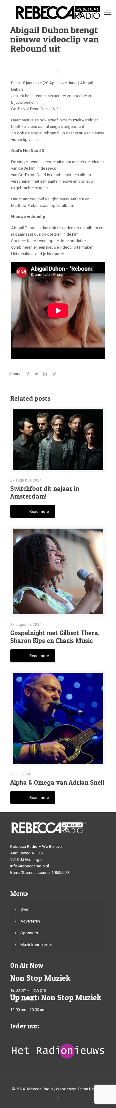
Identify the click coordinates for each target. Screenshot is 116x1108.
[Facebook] (58, 1098)
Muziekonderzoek (36, 944)
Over (24, 909)
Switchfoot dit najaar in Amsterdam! (44, 492)
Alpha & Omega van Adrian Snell (57, 782)
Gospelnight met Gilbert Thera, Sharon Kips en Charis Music (55, 636)
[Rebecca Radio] (58, 12)
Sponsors (29, 933)
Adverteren (30, 921)
